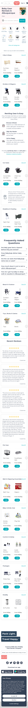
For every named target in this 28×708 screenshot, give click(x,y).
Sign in (23, 3)
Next (26, 68)
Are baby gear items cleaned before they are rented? (11, 249)
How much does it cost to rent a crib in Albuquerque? (13, 267)
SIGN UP (4, 657)
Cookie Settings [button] (14, 703)
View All (23, 55)
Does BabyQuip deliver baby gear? (11, 254)
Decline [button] (14, 700)
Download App (17, 3)
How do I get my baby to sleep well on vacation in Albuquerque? (13, 273)
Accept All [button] (14, 696)
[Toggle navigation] (2, 3)
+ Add (6, 76)
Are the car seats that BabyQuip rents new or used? (12, 260)
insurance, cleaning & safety (13, 154)
